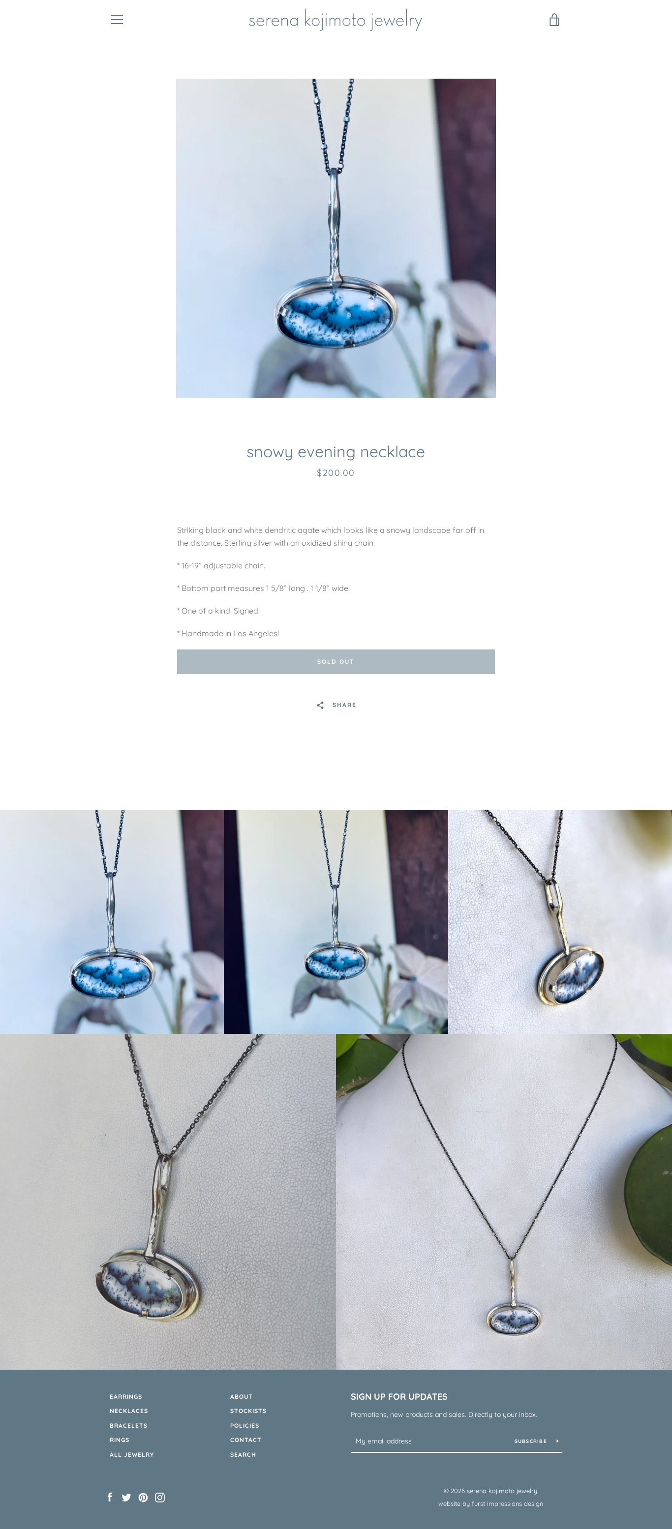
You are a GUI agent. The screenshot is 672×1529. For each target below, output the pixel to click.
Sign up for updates (399, 1396)
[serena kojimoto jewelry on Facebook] (110, 1496)
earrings (126, 1396)
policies (244, 1425)
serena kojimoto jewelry (502, 1491)
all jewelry (132, 1454)
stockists (248, 1410)
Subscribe (532, 1441)
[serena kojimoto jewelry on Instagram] (160, 1496)
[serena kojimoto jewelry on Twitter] (126, 1496)
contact (246, 1439)
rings (119, 1439)
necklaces (129, 1410)
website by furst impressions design (490, 1503)
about (241, 1396)
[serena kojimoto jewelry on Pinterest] (143, 1496)
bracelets (129, 1425)
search (243, 1454)
